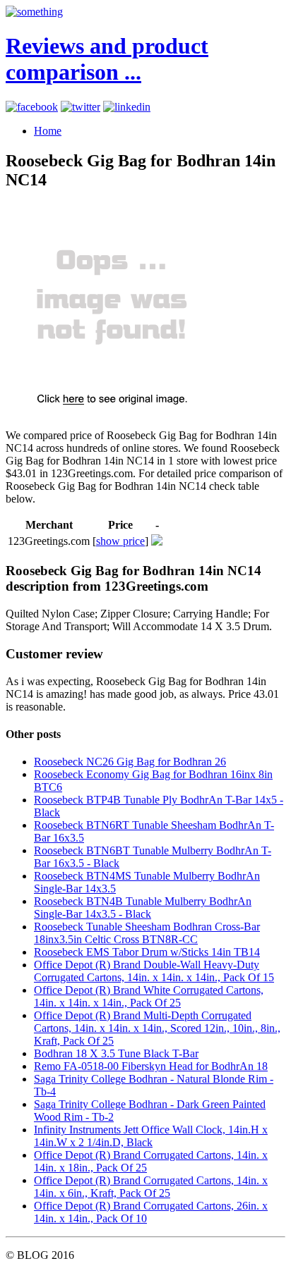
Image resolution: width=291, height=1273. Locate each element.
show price (120, 541)
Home (47, 131)
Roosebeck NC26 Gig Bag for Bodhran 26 (130, 762)
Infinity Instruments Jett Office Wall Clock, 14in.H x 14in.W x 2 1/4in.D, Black (151, 1136)
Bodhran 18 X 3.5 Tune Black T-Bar (116, 1053)
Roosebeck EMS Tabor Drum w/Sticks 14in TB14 (147, 952)
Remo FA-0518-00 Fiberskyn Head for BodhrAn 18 (151, 1066)
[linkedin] (126, 107)
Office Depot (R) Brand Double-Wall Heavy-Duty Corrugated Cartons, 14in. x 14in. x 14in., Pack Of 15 (154, 971)
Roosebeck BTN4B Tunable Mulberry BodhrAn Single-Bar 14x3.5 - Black (142, 907)
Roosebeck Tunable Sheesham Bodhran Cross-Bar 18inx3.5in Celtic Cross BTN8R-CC (147, 933)
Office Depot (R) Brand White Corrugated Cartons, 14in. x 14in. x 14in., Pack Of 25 (148, 996)
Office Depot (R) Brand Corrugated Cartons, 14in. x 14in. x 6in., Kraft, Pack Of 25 (151, 1186)
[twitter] (80, 107)
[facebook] (32, 107)
